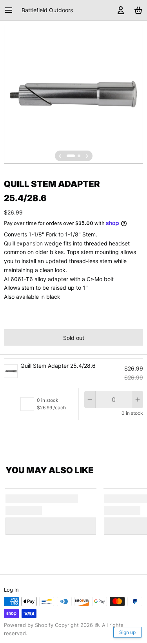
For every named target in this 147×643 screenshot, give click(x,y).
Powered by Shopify (28, 625)
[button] (73, 337)
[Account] (119, 10)
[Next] (87, 156)
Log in (11, 590)
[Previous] (60, 156)
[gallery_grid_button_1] (79, 155)
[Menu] (11, 10)
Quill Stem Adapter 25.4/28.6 (58, 365)
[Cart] (137, 10)
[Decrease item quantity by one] (89, 399)
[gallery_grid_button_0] (71, 155)
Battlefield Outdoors (47, 10)
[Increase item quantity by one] (137, 399)
